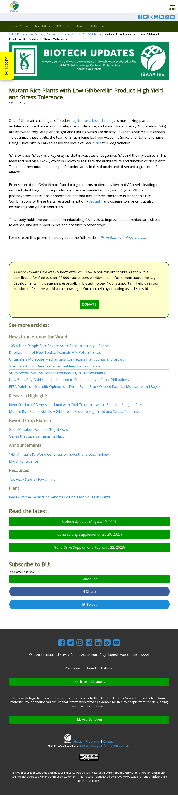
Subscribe (7, 66)
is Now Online (32, 479)
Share (90, 591)
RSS (59, 26)
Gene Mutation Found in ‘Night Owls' (39, 429)
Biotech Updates (58, 34)
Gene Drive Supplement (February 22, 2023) (89, 547)
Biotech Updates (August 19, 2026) (89, 521)
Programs (93, 741)
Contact (109, 741)
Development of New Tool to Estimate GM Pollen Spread (55, 352)
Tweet (91, 604)
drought (95, 201)
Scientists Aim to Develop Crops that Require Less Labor (55, 366)
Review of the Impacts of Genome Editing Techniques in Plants (59, 497)
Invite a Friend (76, 26)
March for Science (23, 461)
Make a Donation (89, 719)
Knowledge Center (30, 34)
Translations (43, 26)
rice (98, 143)
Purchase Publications (89, 681)
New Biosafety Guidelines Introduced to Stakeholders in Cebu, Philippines (69, 379)
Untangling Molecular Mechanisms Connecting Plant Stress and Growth (67, 359)
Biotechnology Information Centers (104, 745)
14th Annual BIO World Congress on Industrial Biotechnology (59, 454)
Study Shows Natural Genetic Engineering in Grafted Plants (57, 373)
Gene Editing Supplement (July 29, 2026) (89, 534)
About (77, 741)
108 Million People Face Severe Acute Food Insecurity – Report (59, 345)
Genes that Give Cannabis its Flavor (37, 436)
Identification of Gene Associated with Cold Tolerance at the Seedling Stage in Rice (75, 404)
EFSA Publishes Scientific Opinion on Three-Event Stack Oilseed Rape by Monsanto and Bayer (84, 386)
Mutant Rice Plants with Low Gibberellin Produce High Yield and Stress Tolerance (74, 411)
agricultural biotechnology (93, 120)
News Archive (20, 26)
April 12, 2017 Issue (87, 34)
